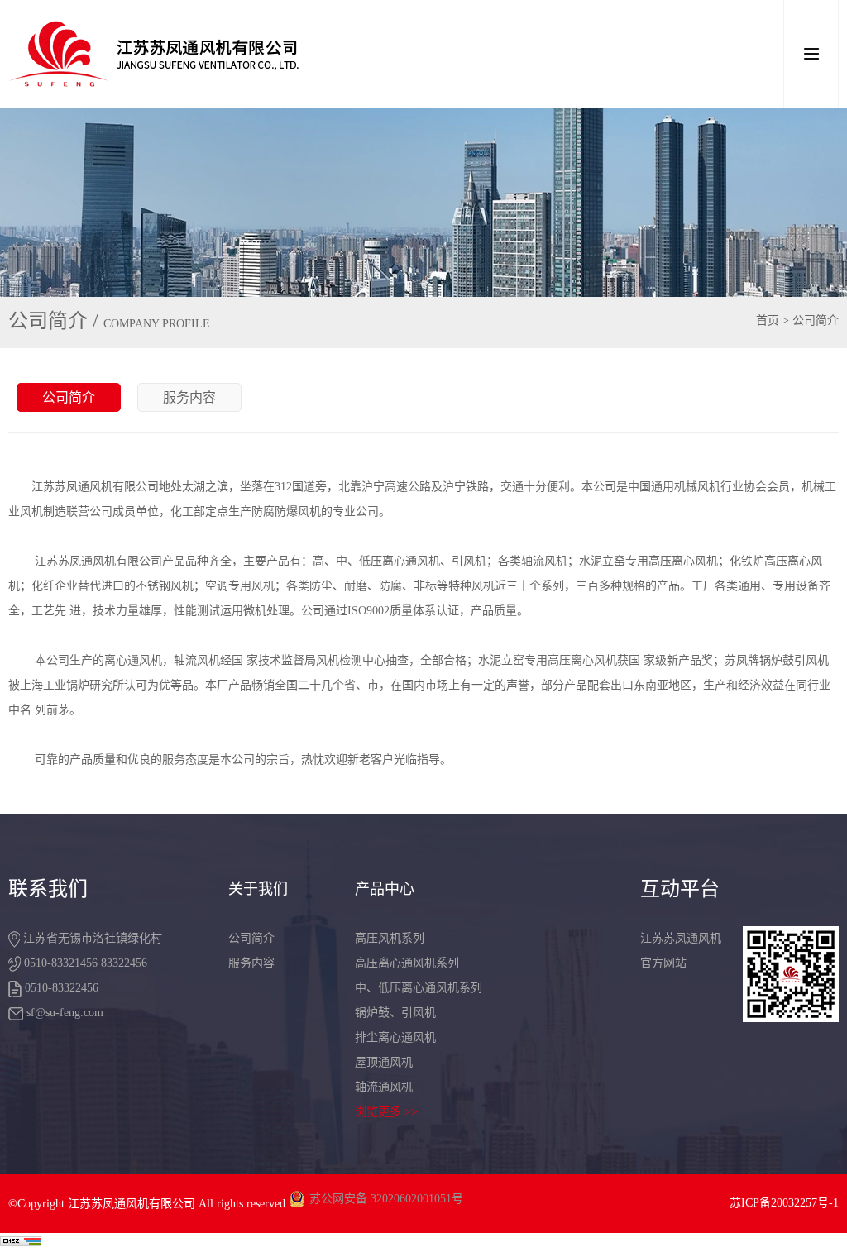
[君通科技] (340, 54)
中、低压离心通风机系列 (418, 988)
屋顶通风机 (384, 1062)
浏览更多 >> (386, 1112)
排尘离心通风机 (395, 1037)
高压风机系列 (389, 938)
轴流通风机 (384, 1087)
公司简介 (68, 397)
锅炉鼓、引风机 (395, 1012)
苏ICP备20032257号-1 (784, 1203)
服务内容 (189, 397)
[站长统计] (20, 1242)
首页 (767, 320)
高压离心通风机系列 (407, 963)
